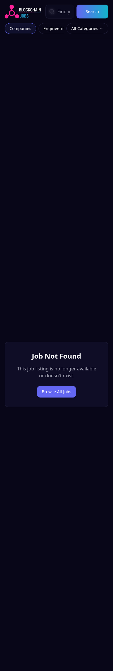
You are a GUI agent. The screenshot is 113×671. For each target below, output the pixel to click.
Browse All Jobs (56, 391)
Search (92, 11)
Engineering (55, 28)
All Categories (84, 28)
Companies (20, 28)
